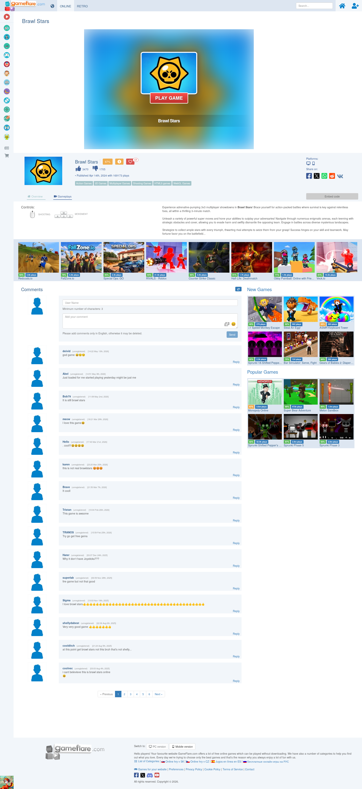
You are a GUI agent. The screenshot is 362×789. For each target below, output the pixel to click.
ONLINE (67, 6)
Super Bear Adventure (297, 410)
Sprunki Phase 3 (330, 445)
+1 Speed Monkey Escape (264, 327)
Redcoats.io (25, 278)
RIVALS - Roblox (156, 278)
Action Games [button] (84, 183)
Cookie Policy (212, 769)
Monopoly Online (258, 410)
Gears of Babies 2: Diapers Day (338, 363)
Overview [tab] (37, 196)
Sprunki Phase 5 (294, 445)
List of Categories (148, 761)
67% (107, 162)
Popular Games (262, 371)
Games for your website (152, 769)
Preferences (176, 769)
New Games (259, 289)
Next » (159, 694)
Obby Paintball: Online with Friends (295, 278)
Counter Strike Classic (202, 278)
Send (232, 334)
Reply (236, 362)
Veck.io (321, 278)
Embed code (332, 196)
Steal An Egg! (292, 327)
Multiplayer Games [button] (120, 183)
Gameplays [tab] (64, 196)
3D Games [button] (101, 183)
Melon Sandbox (329, 410)
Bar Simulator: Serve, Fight (300, 363)
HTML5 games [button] (162, 183)
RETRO (83, 6)
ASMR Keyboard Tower (334, 327)
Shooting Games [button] (142, 183)
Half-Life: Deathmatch (244, 278)
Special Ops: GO (114, 278)
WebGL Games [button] (181, 183)
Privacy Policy (194, 769)
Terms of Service (233, 769)
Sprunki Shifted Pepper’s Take (266, 445)
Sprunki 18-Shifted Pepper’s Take (268, 363)
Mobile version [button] (184, 746)
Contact (249, 769)
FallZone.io (67, 278)
